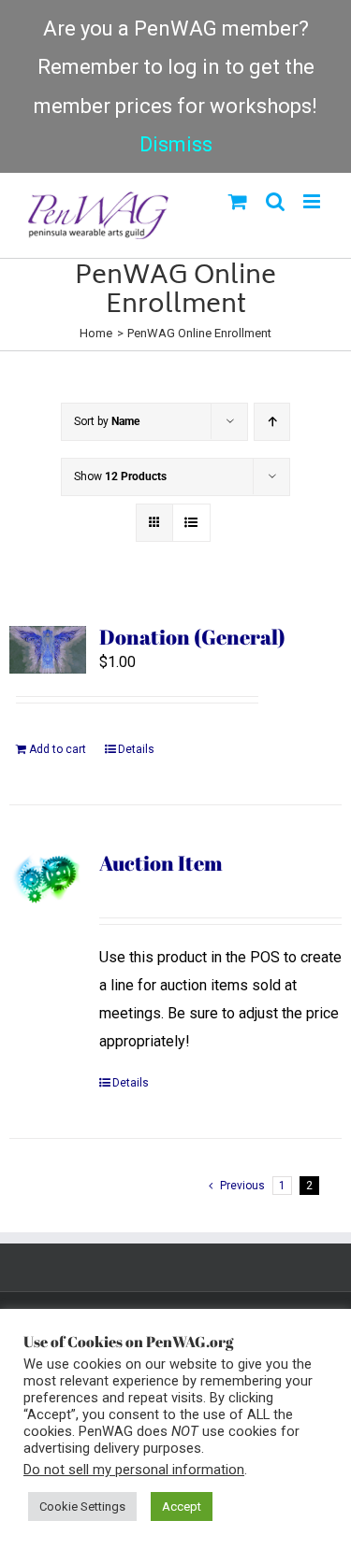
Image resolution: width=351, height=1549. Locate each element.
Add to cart (57, 749)
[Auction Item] (47, 879)
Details (136, 749)
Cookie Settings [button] (82, 1506)
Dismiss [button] (175, 144)
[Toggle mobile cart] (237, 201)
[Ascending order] (272, 422)
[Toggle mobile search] (275, 201)
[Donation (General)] (47, 650)
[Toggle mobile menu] (313, 201)
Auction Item (161, 862)
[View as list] (191, 522)
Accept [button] (181, 1506)
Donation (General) (192, 636)
